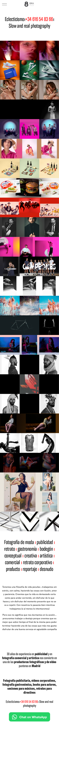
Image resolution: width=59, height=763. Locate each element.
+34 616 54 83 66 (39, 19)
